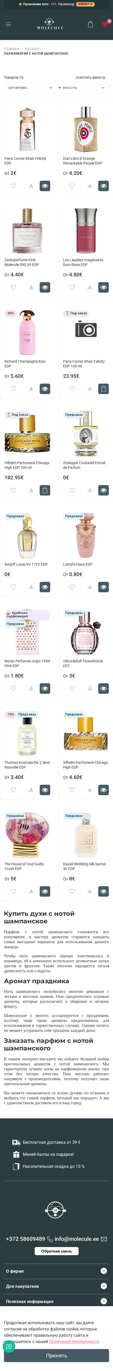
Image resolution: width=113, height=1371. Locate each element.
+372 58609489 (25, 1239)
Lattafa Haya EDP (78, 564)
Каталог (32, 49)
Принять (56, 1355)
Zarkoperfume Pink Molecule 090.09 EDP (21, 262)
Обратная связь (56, 1251)
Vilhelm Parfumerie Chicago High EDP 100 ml (26, 465)
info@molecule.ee (77, 1239)
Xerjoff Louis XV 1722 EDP (26, 564)
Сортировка (17, 88)
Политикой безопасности (74, 1341)
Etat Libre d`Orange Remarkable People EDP (82, 161)
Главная (12, 49)
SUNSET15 (85, 4)
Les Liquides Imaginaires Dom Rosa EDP (83, 262)
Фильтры (70, 88)
